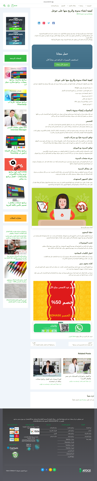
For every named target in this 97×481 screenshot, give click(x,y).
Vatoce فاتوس (72, 336)
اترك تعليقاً (88, 381)
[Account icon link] (8, 6)
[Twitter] (49, 23)
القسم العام (82, 381)
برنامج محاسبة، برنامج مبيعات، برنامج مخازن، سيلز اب (16, 82)
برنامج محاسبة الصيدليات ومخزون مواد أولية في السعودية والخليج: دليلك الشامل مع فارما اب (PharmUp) (16, 257)
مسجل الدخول (82, 399)
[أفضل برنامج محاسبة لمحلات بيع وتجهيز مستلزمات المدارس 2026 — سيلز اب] (16, 270)
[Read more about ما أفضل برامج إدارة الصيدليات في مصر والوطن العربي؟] (77, 366)
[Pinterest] (44, 23)
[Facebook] (53, 23)
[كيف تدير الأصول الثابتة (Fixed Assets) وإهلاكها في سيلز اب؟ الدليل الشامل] (16, 291)
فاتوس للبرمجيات (29, 424)
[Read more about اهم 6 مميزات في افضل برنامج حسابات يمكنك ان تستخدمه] (47, 367)
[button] (86, 6)
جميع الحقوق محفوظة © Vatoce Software (16, 470)
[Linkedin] (39, 23)
